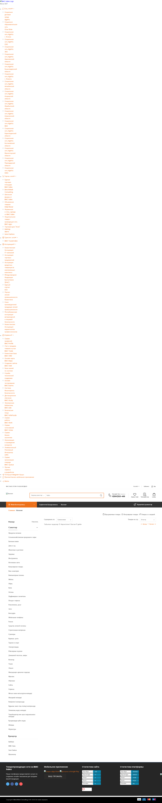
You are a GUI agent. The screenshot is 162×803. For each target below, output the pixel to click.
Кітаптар (11, 660)
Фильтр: (11, 522)
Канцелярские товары (15, 567)
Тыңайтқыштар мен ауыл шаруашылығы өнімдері (21, 715)
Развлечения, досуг (14, 605)
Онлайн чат (116, 494)
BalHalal (11, 742)
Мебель (10, 579)
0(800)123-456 (118, 496)
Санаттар (12, 527)
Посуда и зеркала (14, 600)
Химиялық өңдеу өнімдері (17, 710)
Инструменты (13, 558)
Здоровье (11, 554)
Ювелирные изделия (15, 651)
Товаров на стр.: (133, 519)
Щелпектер (12, 754)
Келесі (151, 524)
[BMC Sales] (7, 1)
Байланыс (146, 486)
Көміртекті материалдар (16, 702)
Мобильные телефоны (15, 617)
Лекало (10, 668)
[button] (21, 504)
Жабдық (11, 725)
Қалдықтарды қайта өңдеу (17, 721)
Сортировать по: (49, 519)
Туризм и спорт (13, 643)
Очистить (35, 522)
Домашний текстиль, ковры (17, 655)
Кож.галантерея (13, 571)
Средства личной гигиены (17, 626)
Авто (10, 609)
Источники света (14, 562)
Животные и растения (15, 550)
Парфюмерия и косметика (17, 596)
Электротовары (13, 647)
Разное (10, 622)
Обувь (10, 584)
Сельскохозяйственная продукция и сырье (22, 537)
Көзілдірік (11, 613)
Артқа (145, 524)
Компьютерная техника (16, 575)
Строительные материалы (16, 630)
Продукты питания (14, 533)
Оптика (10, 592)
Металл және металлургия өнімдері (20, 693)
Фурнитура (12, 729)
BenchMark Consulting (21, 800)
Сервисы (11, 689)
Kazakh (135, 486)
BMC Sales (11, 746)
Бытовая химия (13, 541)
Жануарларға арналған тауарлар (19, 672)
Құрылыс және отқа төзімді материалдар (21, 706)
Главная (11, 510)
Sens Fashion (12, 750)
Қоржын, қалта (13, 638)
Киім (10, 588)
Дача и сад (11, 546)
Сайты (10, 685)
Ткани (10, 664)
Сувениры (11, 634)
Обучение (11, 681)
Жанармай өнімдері (15, 697)
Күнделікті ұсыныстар (144, 504)
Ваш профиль (55, 776)
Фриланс (11, 676)
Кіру (155, 486)
